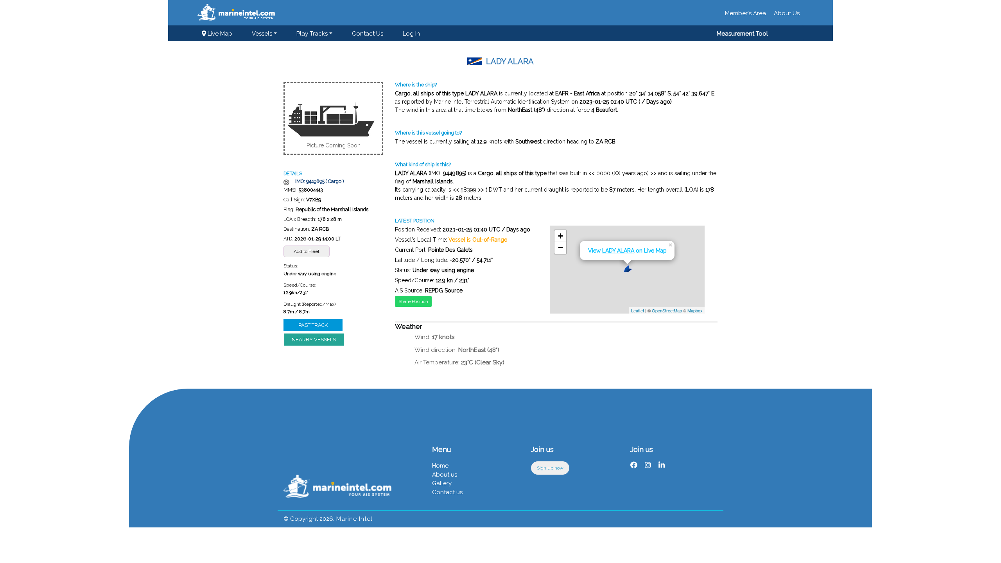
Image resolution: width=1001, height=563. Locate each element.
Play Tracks (312, 33)
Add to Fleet (306, 251)
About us (444, 474)
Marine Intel (353, 518)
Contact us (367, 33)
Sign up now (550, 468)
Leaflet (637, 310)
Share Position (413, 301)
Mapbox (695, 310)
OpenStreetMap (667, 310)
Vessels (262, 33)
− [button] (560, 248)
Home (440, 465)
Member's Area (745, 13)
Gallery (442, 483)
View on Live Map (627, 250)
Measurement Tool (742, 33)
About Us (787, 13)
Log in (411, 33)
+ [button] (560, 236)
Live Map (219, 33)
